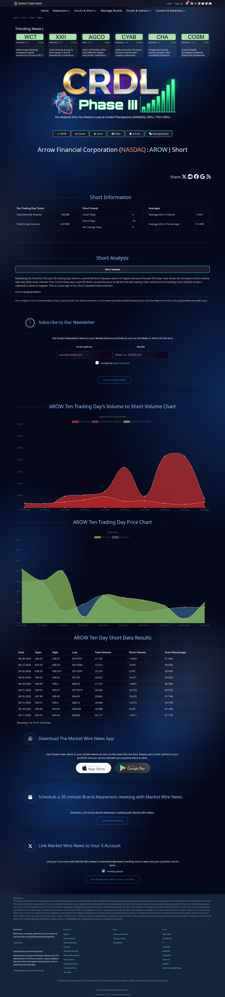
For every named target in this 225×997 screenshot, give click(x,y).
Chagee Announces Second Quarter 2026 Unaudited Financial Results (159, 54)
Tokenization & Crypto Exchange (29, 970)
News (117, 133)
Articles (136, 133)
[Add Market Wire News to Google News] (202, 177)
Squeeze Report (33, 292)
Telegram (167, 955)
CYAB (126, 42)
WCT (27, 42)
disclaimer (72, 918)
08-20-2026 (24, 696)
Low (74, 652)
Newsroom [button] (60, 10)
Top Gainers (69, 959)
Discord (166, 959)
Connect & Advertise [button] (169, 10)
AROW (32, 17)
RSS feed (167, 934)
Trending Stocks (115, 871)
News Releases (70, 942)
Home (45, 10)
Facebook (167, 938)
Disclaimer (117, 942)
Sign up (179, 3)
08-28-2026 (24, 658)
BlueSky (166, 951)
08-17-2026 (24, 715)
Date (21, 652)
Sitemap (67, 972)
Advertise (18, 942)
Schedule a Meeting (112, 820)
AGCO (90, 42)
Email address (84, 346)
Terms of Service (120, 934)
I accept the (114, 363)
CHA (159, 42)
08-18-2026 (24, 709)
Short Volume (137, 652)
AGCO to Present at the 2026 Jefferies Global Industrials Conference (94, 52)
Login (169, 3)
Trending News (28, 28)
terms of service (121, 363)
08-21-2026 (24, 690)
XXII (60, 42)
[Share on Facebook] (196, 177)
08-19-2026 (24, 702)
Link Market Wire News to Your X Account (112, 879)
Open (38, 652)
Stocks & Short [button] (83, 10)
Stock (24, 17)
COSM (193, 42)
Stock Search (69, 938)
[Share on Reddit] (190, 177)
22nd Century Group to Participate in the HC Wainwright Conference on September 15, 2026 (61, 54)
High (55, 652)
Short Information (72, 955)
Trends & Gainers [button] (137, 10)
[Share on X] (184, 177)
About (66, 934)
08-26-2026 (24, 671)
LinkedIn (167, 947)
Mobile (141, 346)
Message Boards (111, 10)
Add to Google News (172, 968)
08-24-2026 (24, 683)
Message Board (160, 133)
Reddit (166, 963)
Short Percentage (175, 652)
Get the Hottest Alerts (114, 379)
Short (99, 133)
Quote (81, 133)
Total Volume (103, 652)
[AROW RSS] (209, 177)
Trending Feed (70, 968)
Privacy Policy (119, 938)
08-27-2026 (24, 665)
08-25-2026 (24, 677)
